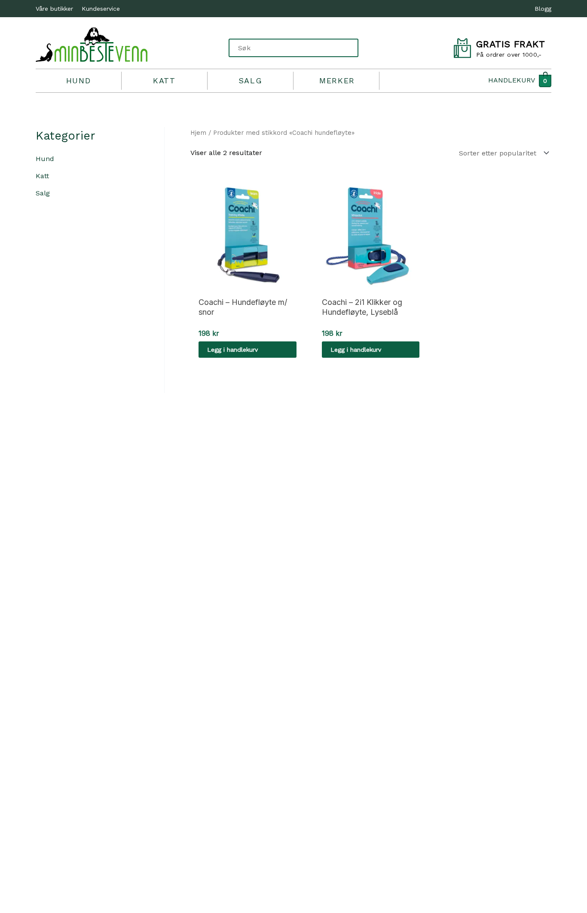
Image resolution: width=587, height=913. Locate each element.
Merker (337, 80)
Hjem (198, 133)
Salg (250, 80)
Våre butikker (54, 8)
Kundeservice (101, 8)
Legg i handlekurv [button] (232, 349)
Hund (78, 80)
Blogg (543, 8)
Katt (164, 80)
